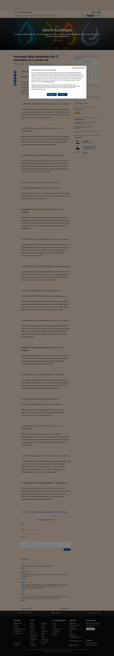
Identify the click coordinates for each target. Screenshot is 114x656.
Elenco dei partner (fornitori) (38, 89)
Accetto (63, 94)
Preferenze (52, 94)
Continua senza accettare (78, 67)
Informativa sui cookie (49, 81)
